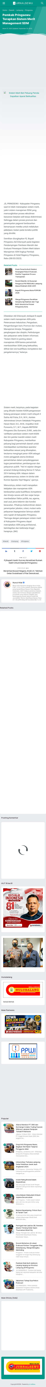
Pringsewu (25, 541)
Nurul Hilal (18, 582)
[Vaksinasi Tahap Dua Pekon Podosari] (9, 1284)
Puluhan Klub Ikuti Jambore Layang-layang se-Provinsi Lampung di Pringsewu (27, 1265)
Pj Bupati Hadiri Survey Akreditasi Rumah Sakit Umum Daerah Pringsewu (23, 561)
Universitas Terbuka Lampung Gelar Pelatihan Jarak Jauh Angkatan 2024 (28, 1164)
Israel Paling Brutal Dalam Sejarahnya (26, 1181)
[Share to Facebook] (23, 551)
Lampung (15, 541)
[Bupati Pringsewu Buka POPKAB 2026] (8, 292)
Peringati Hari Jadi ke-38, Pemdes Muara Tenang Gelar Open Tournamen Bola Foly (29, 1227)
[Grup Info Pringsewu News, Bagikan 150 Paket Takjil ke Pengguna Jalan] (9, 1148)
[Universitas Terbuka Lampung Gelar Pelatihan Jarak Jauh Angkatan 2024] (9, 1165)
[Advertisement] (23, 61)
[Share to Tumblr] (14, 551)
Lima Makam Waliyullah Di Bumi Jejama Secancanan (28, 1196)
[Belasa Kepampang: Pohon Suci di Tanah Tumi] (9, 1214)
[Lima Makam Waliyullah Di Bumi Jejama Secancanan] (9, 1198)
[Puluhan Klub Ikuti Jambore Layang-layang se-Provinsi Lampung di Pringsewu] (9, 1266)
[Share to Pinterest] (40, 551)
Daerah (6, 541)
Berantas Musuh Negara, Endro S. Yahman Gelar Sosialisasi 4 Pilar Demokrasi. (23, 572)
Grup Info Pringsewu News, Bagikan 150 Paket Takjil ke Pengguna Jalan (27, 1146)
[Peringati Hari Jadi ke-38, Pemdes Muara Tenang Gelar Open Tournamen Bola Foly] (9, 1229)
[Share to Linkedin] (6, 551)
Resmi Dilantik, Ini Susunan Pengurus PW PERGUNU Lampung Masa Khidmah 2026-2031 (28, 283)
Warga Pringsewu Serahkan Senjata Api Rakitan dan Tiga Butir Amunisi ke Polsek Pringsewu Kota (27, 303)
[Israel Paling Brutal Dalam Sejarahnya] (9, 1183)
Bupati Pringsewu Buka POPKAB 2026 (28, 291)
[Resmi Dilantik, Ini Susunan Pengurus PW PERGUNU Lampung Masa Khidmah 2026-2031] (8, 283)
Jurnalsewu (23, 3)
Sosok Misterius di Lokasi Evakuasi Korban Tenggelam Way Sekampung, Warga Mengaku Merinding (29, 1246)
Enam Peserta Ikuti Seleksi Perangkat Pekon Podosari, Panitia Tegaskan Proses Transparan (26, 273)
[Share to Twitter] (31, 551)
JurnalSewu (32, 1384)
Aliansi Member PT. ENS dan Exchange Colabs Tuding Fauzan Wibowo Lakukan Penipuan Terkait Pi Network (29, 1128)
